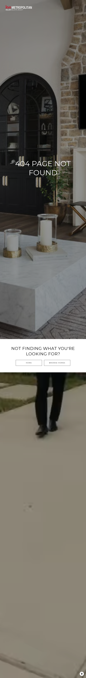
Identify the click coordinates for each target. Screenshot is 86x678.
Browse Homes (57, 363)
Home (29, 363)
